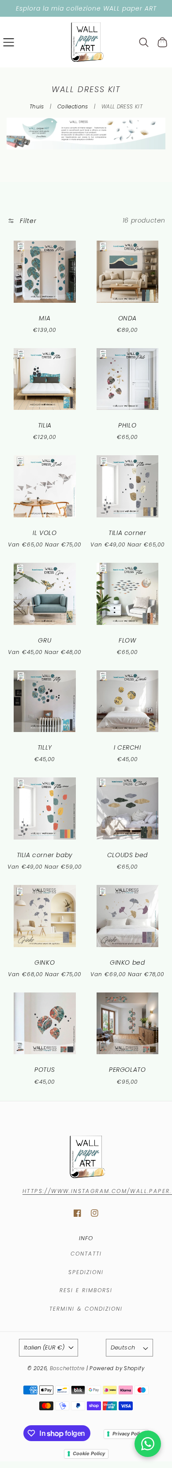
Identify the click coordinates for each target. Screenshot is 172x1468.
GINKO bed (127, 962)
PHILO (127, 425)
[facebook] (77, 1213)
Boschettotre (68, 1368)
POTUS (44, 1070)
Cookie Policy (89, 1453)
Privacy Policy (128, 1434)
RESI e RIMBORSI (86, 1290)
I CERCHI (127, 747)
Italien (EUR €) (44, 1347)
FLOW (127, 640)
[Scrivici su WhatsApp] (148, 1444)
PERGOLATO (127, 1070)
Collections (72, 106)
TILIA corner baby (45, 855)
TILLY (44, 747)
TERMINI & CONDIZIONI (86, 1308)
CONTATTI (86, 1253)
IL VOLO (44, 533)
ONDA (127, 318)
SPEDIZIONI (86, 1272)
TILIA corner (127, 533)
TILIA (45, 425)
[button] (8, 42)
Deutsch (123, 1347)
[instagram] (94, 1213)
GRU (44, 640)
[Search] (144, 42)
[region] (86, 8)
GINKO (44, 962)
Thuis (37, 106)
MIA (44, 318)
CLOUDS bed (127, 855)
